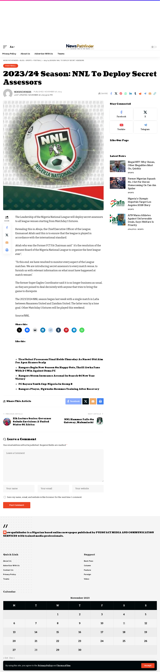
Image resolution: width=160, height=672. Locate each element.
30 (79, 649)
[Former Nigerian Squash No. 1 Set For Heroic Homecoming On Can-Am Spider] (117, 183)
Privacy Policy (45, 665)
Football (10, 66)
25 (124, 641)
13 (14, 632)
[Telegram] (145, 127)
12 (146, 623)
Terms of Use (63, 665)
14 (36, 632)
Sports (131, 173)
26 (145, 641)
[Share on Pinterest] (121, 93)
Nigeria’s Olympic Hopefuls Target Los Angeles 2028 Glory (139, 202)
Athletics (132, 229)
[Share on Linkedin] (130, 93)
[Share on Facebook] (111, 93)
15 (57, 632)
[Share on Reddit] (140, 93)
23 (79, 641)
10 (102, 623)
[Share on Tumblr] (135, 93)
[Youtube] (121, 127)
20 (14, 641)
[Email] (150, 93)
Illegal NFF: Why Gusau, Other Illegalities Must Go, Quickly (141, 165)
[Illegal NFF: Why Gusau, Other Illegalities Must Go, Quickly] (117, 166)
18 (124, 632)
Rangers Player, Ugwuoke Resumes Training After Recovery (59, 389)
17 (102, 632)
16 (79, 632)
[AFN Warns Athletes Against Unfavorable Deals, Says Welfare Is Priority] (117, 219)
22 (57, 641)
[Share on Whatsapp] (125, 93)
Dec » (12, 658)
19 (145, 632)
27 (14, 649)
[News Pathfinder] (80, 47)
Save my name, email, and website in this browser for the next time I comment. (44, 497)
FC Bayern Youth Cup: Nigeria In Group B (45, 384)
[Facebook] (121, 114)
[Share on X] (116, 93)
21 (36, 641)
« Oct (5, 658)
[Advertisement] (80, 22)
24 (102, 641)
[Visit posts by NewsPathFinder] (7, 93)
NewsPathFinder (22, 92)
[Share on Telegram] (145, 93)
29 (57, 649)
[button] (148, 665)
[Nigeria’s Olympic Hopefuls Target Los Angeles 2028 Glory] (117, 203)
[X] (145, 114)
